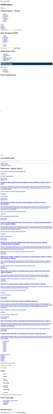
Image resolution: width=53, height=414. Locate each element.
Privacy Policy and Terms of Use (10, 400)
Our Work (5, 15)
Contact (5, 17)
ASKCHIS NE (6, 55)
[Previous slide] (1, 155)
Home (4, 69)
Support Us (5, 18)
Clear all (6, 164)
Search (4, 21)
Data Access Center (7, 57)
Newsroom (5, 16)
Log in (4, 20)
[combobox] (10, 412)
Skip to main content (5, 1)
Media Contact (6, 59)
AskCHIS (5, 54)
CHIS (4, 56)
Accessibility (6, 401)
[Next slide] (2, 155)
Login (4, 44)
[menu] (26, 37)
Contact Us (5, 403)
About (4, 13)
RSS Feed (5, 404)
